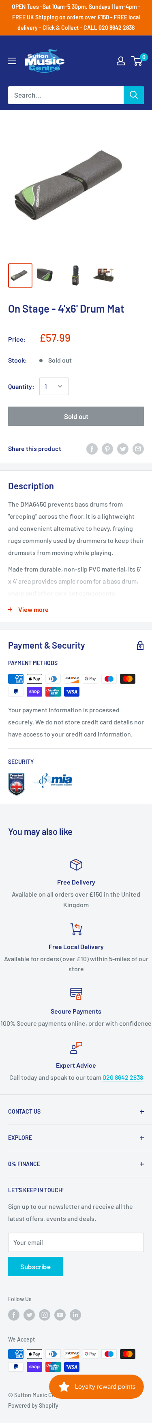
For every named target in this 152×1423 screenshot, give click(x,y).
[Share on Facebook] (92, 448)
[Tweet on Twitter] (122, 448)
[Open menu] (12, 61)
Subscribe (35, 1266)
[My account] (121, 60)
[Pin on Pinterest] (107, 448)
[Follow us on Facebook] (13, 1314)
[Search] (134, 95)
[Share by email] (138, 448)
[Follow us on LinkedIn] (75, 1314)
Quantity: (21, 386)
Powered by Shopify (33, 1405)
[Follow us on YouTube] (60, 1314)
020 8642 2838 (123, 1077)
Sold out (76, 416)
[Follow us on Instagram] (44, 1314)
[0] (137, 61)
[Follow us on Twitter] (29, 1314)
